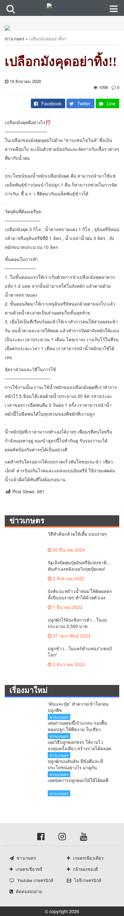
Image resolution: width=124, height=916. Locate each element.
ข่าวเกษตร (14, 39)
